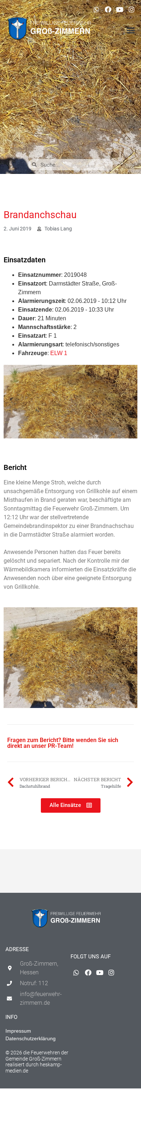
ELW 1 (58, 353)
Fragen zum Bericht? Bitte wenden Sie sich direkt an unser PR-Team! (62, 743)
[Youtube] (119, 9)
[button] (131, 30)
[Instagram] (131, 9)
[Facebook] (108, 9)
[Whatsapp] (96, 9)
